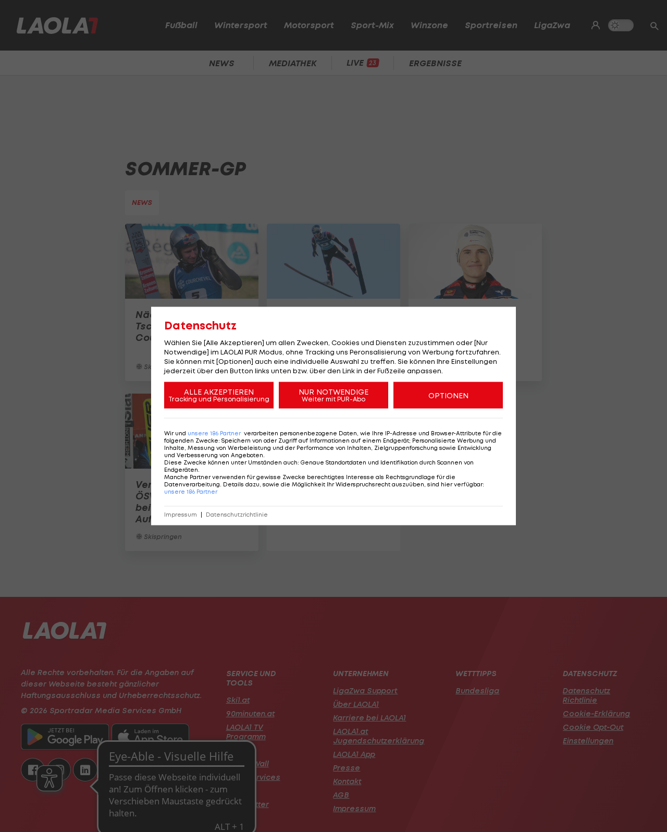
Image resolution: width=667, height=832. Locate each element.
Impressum (180, 515)
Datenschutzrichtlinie (237, 515)
